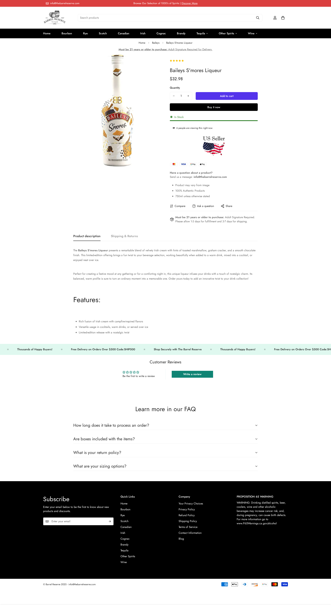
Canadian (123, 33)
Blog (181, 538)
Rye (85, 33)
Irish (143, 33)
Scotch (103, 33)
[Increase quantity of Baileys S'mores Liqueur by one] (188, 96)
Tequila (201, 33)
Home (47, 33)
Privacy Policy (187, 509)
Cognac (161, 33)
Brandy (181, 33)
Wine (251, 33)
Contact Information (190, 533)
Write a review (192, 374)
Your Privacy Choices (191, 503)
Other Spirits (226, 33)
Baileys (155, 43)
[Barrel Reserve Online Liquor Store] (54, 17)
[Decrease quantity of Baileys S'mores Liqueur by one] (174, 96)
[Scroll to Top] (324, 586)
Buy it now (213, 107)
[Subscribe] (110, 521)
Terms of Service (188, 527)
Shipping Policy (188, 521)
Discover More (190, 3)
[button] (283, 18)
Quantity (175, 88)
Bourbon (67, 33)
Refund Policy (187, 515)
